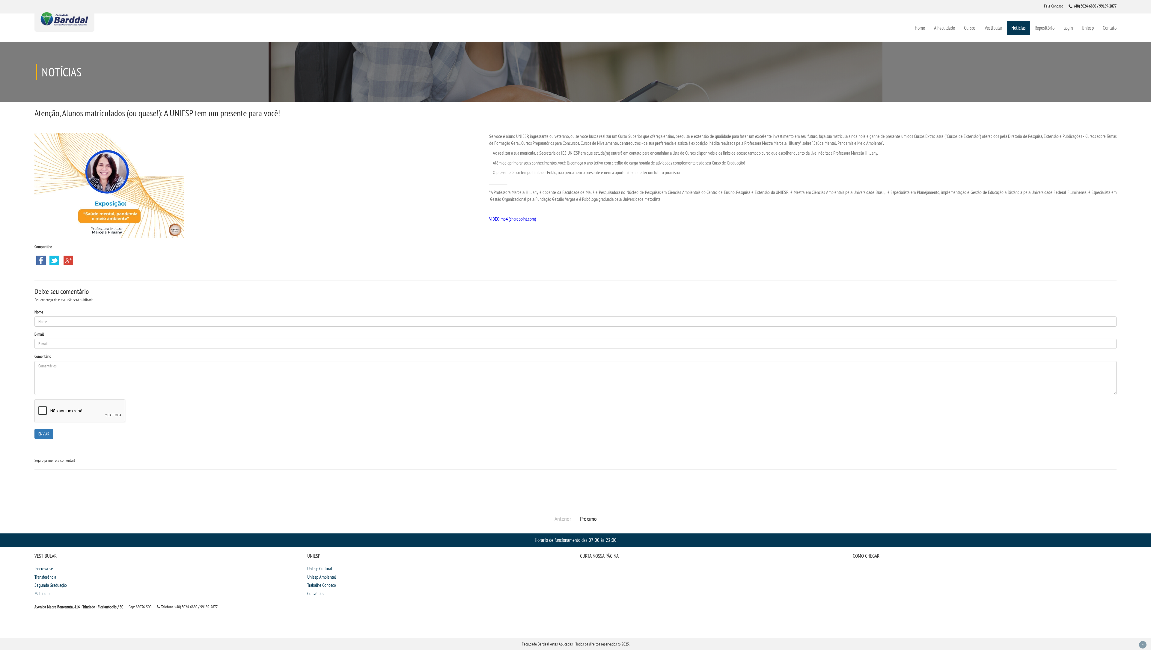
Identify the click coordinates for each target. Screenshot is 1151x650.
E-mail (39, 334)
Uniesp (1088, 27)
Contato (1110, 27)
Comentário (42, 356)
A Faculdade (944, 27)
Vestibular (993, 27)
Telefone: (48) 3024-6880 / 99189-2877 (189, 607)
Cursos (970, 27)
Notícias (1018, 27)
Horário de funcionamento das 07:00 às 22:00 (576, 539)
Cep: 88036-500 (140, 607)
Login (1068, 27)
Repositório (1044, 27)
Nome (38, 312)
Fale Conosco (1053, 6)
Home (920, 27)
